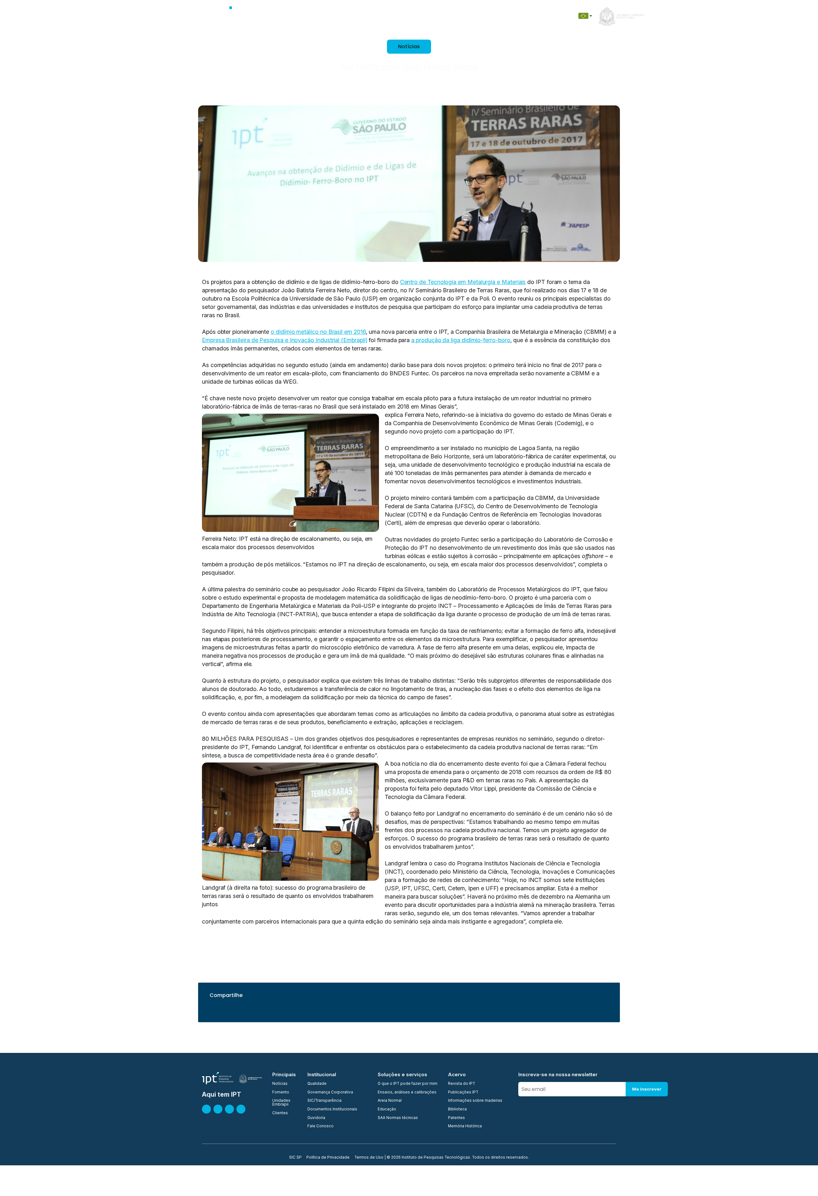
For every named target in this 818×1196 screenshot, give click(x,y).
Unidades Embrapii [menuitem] (281, 1102)
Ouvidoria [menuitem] (316, 1118)
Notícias (527, 16)
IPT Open (319, 16)
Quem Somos (286, 16)
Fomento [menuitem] (280, 1092)
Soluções (440, 16)
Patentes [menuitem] (456, 1118)
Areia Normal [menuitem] (390, 1101)
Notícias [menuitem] (280, 1084)
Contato (500, 16)
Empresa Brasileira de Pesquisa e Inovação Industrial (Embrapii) (284, 340)
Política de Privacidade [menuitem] (328, 1158)
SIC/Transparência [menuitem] (324, 1101)
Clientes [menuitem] (280, 1113)
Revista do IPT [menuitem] (461, 1084)
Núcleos (376, 16)
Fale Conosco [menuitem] (320, 1126)
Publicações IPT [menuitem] (463, 1092)
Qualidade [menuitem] (317, 1084)
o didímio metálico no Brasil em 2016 (318, 331)
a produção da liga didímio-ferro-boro (460, 340)
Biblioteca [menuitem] (457, 1109)
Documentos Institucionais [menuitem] (332, 1109)
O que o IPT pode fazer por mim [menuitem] (407, 1084)
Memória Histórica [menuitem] (465, 1126)
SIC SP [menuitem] (295, 1158)
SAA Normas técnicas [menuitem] (398, 1118)
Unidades (348, 16)
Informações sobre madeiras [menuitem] (475, 1101)
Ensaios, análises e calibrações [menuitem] (407, 1092)
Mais (550, 16)
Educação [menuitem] (387, 1109)
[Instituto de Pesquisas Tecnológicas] (232, 16)
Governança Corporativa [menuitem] (330, 1092)
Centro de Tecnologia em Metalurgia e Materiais (463, 282)
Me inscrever (646, 1089)
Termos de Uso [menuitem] (368, 1158)
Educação (470, 16)
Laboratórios (407, 16)
